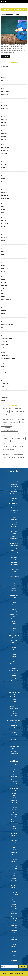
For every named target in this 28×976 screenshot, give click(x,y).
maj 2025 (14, 795)
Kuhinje (3, 206)
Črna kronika (4, 105)
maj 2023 (14, 826)
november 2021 (14, 861)
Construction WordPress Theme (10, 973)
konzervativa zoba (14, 422)
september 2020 (14, 894)
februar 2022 (14, 854)
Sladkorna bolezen (5, 341)
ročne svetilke (6, 441)
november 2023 (14, 821)
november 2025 (14, 783)
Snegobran (3, 347)
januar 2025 (14, 804)
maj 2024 (14, 812)
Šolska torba (4, 349)
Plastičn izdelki (4, 285)
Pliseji (2, 288)
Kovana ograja (4, 203)
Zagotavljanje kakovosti (6, 389)
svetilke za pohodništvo (18, 446)
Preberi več (5, 56)
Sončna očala (4, 352)
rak (23, 438)
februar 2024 (14, 816)
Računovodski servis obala (7, 324)
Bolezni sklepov (4, 94)
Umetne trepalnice (5, 375)
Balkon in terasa (4, 80)
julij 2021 (14, 871)
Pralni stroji (3, 313)
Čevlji (2, 102)
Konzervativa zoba (5, 198)
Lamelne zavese (4, 209)
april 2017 (14, 937)
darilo (12, 411)
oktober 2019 (14, 908)
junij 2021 (14, 873)
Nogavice (3, 240)
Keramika (3, 181)
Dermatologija (4, 122)
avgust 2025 (14, 790)
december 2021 (14, 859)
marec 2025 (14, 800)
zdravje (4, 457)
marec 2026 (14, 776)
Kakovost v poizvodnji (6, 175)
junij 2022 (14, 845)
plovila (21, 435)
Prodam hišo (4, 321)
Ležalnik (3, 217)
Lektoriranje (4, 215)
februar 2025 (14, 802)
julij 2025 (14, 793)
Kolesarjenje (4, 192)
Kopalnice (3, 201)
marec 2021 (14, 880)
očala (9, 435)
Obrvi (2, 245)
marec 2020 (14, 906)
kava (23, 419)
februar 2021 (14, 882)
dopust (16, 414)
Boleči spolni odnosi (5, 91)
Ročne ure (3, 335)
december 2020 (14, 887)
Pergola (3, 271)
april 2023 (14, 828)
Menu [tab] (4, 1)
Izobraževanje (4, 170)
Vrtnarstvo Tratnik (5, 386)
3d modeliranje (4, 66)
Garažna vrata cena (5, 150)
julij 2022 (14, 842)
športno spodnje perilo (7, 408)
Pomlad (3, 296)
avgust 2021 (14, 868)
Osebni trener (4, 262)
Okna (2, 251)
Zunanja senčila (4, 400)
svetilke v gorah (6, 446)
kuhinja (22, 422)
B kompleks (3, 77)
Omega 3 (3, 259)
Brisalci (2, 97)
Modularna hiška (5, 231)
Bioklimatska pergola (5, 83)
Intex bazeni (4, 164)
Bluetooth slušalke (5, 88)
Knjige (2, 189)
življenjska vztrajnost (7, 462)
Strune (2, 366)
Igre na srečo (4, 161)
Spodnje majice (4, 355)
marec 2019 (14, 913)
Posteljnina (3, 304)
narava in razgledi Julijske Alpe (9, 430)
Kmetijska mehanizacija (6, 186)
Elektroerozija (4, 133)
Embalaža (3, 136)
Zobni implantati (4, 394)
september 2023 (14, 823)
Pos (2, 302)
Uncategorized (4, 377)
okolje (4, 435)
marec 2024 (14, 814)
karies (17, 419)
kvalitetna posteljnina (13, 424)
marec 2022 (14, 852)
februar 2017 (14, 942)
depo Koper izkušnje (7, 414)
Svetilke (3, 369)
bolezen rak (5, 411)
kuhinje (4, 424)
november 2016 (14, 946)
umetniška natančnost (8, 451)
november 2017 (14, 930)
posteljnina (5, 438)
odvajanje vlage (18, 433)
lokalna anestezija (7, 427)
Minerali (3, 226)
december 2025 (14, 781)
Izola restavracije (5, 172)
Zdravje (3, 391)
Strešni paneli (4, 363)
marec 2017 (14, 939)
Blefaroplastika (4, 85)
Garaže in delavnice (5, 147)
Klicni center (4, 184)
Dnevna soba (4, 125)
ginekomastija (15, 416)
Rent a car (3, 332)
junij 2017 (14, 932)
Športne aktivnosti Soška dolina (8, 358)
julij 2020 (14, 899)
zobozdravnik (21, 457)
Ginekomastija (4, 156)
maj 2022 (14, 847)
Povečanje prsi (4, 310)
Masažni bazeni (4, 223)
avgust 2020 (14, 897)
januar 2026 (14, 779)
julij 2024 (14, 809)
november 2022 (14, 835)
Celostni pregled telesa (6, 99)
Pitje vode (3, 282)
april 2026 (14, 774)
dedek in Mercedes (20, 411)
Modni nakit (3, 229)
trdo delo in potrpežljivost (8, 449)
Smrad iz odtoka (4, 344)
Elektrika (3, 130)
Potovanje (3, 307)
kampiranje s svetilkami (8, 419)
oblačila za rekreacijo (7, 433)
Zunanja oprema (5, 397)
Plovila (2, 293)
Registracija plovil (5, 330)
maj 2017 (14, 934)
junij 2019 (14, 911)
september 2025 (14, 788)
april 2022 (14, 849)
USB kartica (3, 380)
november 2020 (14, 890)
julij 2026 (14, 767)
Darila (2, 111)
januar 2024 (14, 819)
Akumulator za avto (5, 69)
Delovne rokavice (5, 113)
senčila (13, 441)
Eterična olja (4, 144)
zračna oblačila (6, 460)
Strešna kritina (4, 361)
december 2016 (14, 944)
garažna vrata (6, 416)
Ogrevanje (3, 248)
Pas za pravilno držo (5, 268)
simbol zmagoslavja (7, 443)
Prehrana (3, 316)
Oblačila (3, 243)
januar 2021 (14, 885)
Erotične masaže (5, 142)
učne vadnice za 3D (7, 454)
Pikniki (2, 276)
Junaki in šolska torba (10, 15)
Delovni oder (4, 116)
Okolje (2, 254)
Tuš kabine (3, 372)
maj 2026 (14, 771)
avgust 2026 (14, 764)
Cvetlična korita (4, 108)
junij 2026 (14, 769)
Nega (2, 234)
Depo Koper (4, 119)
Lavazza (3, 212)
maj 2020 (14, 901)
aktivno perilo (18, 408)
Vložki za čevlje (4, 383)
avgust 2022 (14, 840)
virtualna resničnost (18, 454)
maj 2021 (14, 875)
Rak (2, 327)
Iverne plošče (4, 167)
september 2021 (14, 866)
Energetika (3, 139)
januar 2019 (14, 916)
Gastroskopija (4, 153)
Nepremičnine (4, 237)
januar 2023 (14, 833)
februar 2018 (14, 927)
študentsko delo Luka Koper (18, 460)
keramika (5, 422)
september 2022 (14, 838)
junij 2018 (14, 923)
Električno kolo (4, 128)
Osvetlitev (3, 265)
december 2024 (14, 807)
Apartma (3, 71)
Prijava (14, 955)
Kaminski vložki (4, 178)
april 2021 (14, 878)
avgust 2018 (14, 920)
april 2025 (14, 797)
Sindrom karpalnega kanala (7, 338)
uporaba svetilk (18, 451)
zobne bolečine (12, 457)
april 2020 (14, 904)
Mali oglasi (3, 220)
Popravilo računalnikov (6, 299)
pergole (15, 435)
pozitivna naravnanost (15, 438)
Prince (2, 318)
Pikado (2, 274)
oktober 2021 (14, 864)
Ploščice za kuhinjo (5, 290)
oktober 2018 (14, 918)
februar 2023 (14, 831)
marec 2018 (14, 925)
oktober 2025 (14, 786)
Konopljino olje (4, 195)
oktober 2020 (14, 892)
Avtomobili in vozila (5, 74)
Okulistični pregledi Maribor (7, 257)
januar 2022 (14, 856)
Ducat (2, 4)
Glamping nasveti (5, 158)
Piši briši (3, 279)
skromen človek (18, 443)
